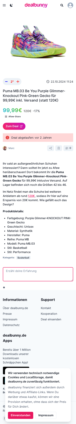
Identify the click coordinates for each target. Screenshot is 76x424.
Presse (7, 313)
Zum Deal (12, 126)
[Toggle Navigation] (4, 5)
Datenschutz (11, 325)
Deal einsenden (51, 319)
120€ (31, 196)
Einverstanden (20, 415)
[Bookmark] (58, 148)
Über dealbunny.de (15, 308)
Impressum (45, 415)
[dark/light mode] (11, 5)
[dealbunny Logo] (37, 5)
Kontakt (46, 308)
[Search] (61, 5)
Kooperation (49, 313)
